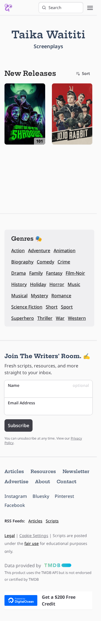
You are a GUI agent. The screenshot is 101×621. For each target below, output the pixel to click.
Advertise (16, 481)
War (60, 318)
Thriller (44, 318)
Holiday (38, 284)
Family (36, 273)
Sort (86, 73)
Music (74, 284)
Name (48, 385)
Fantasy (54, 273)
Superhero (22, 318)
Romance (61, 295)
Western (77, 318)
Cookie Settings (33, 535)
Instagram (15, 496)
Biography (22, 262)
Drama (18, 273)
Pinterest (64, 496)
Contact (66, 481)
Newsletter (76, 471)
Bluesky (41, 496)
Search (55, 7)
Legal (9, 535)
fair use (31, 543)
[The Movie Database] (56, 565)
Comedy (45, 262)
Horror (56, 284)
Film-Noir (75, 273)
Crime (64, 262)
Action (18, 250)
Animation (64, 250)
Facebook (14, 505)
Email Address (21, 402)
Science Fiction (26, 307)
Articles (14, 471)
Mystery (39, 295)
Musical (19, 295)
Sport (67, 307)
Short (52, 307)
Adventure (39, 250)
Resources (43, 471)
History (19, 284)
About (42, 481)
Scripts (52, 521)
